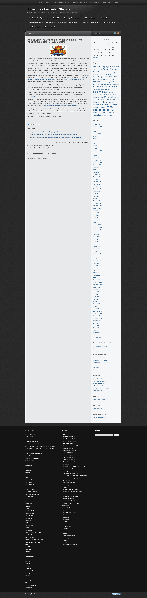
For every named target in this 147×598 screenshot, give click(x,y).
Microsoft (32, 148)
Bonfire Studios (97, 349)
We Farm (28, 573)
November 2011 (97, 256)
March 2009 (96, 332)
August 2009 (96, 320)
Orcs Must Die (99, 102)
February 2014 (97, 201)
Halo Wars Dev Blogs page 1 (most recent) (75, 475)
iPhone (105, 94)
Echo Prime (29, 482)
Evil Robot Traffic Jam (31, 491)
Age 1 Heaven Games (99, 379)
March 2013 (96, 220)
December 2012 (97, 227)
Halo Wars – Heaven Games (101, 388)
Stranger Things (30, 566)
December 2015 (97, 162)
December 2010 (97, 282)
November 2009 (97, 313)
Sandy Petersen (33, 27)
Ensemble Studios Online (100, 360)
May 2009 (96, 328)
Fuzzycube (28, 499)
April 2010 (96, 301)
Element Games (104, 18)
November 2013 (97, 205)
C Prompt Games (89, 18)
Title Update (100, 112)
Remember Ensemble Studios (49, 9)
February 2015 (97, 177)
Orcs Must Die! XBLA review (70, 544)
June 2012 (96, 241)
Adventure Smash (30, 434)
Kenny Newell (97, 97)
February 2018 (97, 131)
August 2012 (96, 237)
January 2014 (97, 203)
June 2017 (96, 141)
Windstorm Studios (49, 27)
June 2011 (96, 268)
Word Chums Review (31, 585)
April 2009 (96, 330)
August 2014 (96, 191)
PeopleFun (93, 23)
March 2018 (96, 129)
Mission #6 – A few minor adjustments (73, 501)
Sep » (97, 57)
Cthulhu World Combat (32, 475)
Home (40, 2)
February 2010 (97, 306)
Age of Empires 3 (98, 69)
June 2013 (96, 217)
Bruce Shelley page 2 (69, 457)
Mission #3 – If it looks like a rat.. (72, 494)
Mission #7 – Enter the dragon (71, 503)
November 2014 (97, 184)
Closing (107, 82)
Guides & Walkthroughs (77, 3)
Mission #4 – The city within (70, 496)
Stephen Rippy (97, 370)
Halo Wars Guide (98, 390)
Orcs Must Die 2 (30, 537)
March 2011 (96, 275)
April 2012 (96, 244)
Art (107, 72)
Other (83, 23)
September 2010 (97, 289)
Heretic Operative (30, 513)
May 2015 (96, 169)
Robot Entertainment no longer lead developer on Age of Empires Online (54, 134)
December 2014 (97, 181)
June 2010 (96, 296)
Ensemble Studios (34, 23)
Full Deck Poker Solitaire (32, 494)
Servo (27, 559)
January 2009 (97, 337)
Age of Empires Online (70, 142)
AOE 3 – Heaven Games (100, 383)
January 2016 (97, 160)
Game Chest (29, 503)
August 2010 (96, 292)
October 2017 (97, 136)
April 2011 (96, 272)
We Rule (28, 575)
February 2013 (97, 222)
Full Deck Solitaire (30, 496)
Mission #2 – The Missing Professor (72, 491)
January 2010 (97, 308)
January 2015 (97, 179)
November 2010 (97, 284)
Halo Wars (99, 91)
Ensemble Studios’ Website (100, 362)
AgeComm (96, 358)
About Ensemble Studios (69, 439)
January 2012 (97, 251)
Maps (102, 97)
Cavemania (29, 465)
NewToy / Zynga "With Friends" (67, 23)
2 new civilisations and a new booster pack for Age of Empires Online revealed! (56, 137)
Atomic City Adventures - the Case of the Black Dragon (104, 74)
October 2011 (97, 258)
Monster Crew (29, 525)
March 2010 (96, 304)
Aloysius (102, 72)
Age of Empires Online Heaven (74, 79)
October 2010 (97, 287)
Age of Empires (112, 66)
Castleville (28, 463)
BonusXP (55, 18)
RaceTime (28, 549)
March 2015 (96, 174)
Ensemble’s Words (68, 443)
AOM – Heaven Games (99, 386)
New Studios (92, 3)
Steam (50, 148)
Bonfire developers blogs (100, 346)
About (47, 2)
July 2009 (96, 323)
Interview (100, 94)
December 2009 (97, 311)
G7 (26, 501)
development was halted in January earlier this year (61, 105)
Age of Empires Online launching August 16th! (46, 132)
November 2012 (97, 229)
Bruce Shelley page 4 (69, 462)
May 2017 (96, 143)
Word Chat (28, 580)
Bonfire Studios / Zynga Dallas (38, 18)
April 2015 (96, 172)
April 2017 (96, 146)
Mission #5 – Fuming (68, 498)
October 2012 (97, 232)
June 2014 (96, 193)
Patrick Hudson (105, 104)
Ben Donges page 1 (68, 452)
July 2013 (96, 215)
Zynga (110, 115)
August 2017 (96, 138)
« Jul (94, 57)
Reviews (115, 3)
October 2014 (97, 186)
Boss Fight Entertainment (71, 18)
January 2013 (97, 225)
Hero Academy (110, 92)
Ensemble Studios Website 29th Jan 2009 (74, 466)
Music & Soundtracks (68, 480)
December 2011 (97, 253)
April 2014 (96, 198)
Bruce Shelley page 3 (69, 459)
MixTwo (28, 523)
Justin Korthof (112, 94)
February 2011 (97, 277)
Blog (100, 77)
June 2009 (96, 325)
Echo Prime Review (31, 484)
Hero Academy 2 (30, 518)
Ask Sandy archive (68, 448)
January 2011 (97, 280)
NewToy (65, 521)
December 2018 (97, 126)
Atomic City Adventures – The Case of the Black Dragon (41, 448)
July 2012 (96, 239)
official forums (34, 97)
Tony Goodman (108, 112)
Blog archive (29, 451)
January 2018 (97, 134)
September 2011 (97, 261)
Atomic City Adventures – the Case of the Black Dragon (40, 446)
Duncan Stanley (109, 84)
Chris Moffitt (102, 81)
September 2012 (97, 234)
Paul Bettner (113, 104)
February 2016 (97, 158)
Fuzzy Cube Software (99, 399)
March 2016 (96, 155)
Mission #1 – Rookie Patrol (70, 489)
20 (98, 52)
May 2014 (96, 196)
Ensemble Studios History (59, 3)
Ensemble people (67, 464)
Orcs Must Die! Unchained (33, 542)
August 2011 (96, 263)
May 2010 (96, 299)
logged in (36, 158)
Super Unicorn (29, 568)
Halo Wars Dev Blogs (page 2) (72, 478)
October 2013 (97, 208)
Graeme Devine (109, 89)
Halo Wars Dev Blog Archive (70, 473)
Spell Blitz (28, 563)
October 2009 (97, 316)
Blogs (103, 76)
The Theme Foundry (36, 594)
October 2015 (97, 165)
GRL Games (48, 23)
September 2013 (97, 210)
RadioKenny (103, 107)
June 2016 (96, 153)
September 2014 (97, 189)
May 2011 (96, 270)
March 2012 (96, 246)
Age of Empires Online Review (34, 444)
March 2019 (96, 124)
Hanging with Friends (31, 511)
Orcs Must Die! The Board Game (34, 539)
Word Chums (29, 583)
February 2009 (97, 335)
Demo (27, 477)
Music (114, 97)
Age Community (99, 67)
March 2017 (96, 148)
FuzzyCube (66, 517)
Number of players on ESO (70, 446)
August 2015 (96, 167)
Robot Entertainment (108, 23)
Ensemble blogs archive (69, 450)
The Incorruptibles (30, 571)
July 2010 (96, 294)
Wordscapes (29, 587)
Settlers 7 (28, 561)
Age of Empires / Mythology (70, 441)
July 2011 (95, 265)
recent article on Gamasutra (56, 97)
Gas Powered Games (49, 145)
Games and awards (68, 469)
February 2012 (97, 249)
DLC (102, 84)
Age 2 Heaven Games (99, 381)
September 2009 (97, 318)
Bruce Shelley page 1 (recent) (71, 455)
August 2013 (96, 213)
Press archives (106, 2)
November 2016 (97, 150)
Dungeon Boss (30, 480)
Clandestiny (29, 470)
